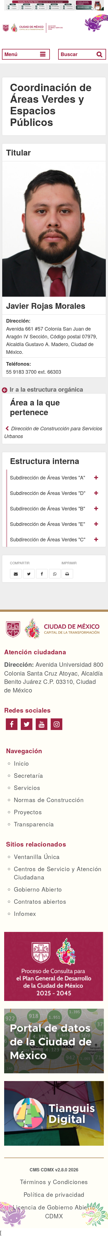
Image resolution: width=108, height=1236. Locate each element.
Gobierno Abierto (38, 889)
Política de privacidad (54, 1194)
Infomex (25, 913)
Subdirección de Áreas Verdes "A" (47, 477)
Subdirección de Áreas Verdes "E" (47, 523)
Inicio (21, 763)
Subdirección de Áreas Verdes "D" (47, 492)
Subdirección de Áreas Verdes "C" (47, 539)
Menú (10, 54)
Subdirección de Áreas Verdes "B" (47, 508)
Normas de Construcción (49, 799)
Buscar (69, 54)
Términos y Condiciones (54, 1181)
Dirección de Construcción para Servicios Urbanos (53, 432)
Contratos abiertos (40, 901)
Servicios (27, 787)
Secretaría (28, 775)
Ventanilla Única (37, 856)
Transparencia (34, 824)
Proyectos (28, 812)
